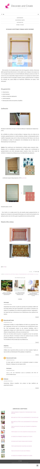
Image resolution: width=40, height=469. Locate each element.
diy (34, 274)
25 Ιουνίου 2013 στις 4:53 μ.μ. (8, 304)
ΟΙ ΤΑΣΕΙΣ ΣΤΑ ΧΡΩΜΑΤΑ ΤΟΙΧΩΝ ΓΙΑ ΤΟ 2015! (21, 455)
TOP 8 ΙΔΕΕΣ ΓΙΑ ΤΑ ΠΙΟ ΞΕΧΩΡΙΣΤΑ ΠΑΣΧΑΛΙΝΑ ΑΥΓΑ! (23, 431)
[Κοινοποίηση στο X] (36, 272)
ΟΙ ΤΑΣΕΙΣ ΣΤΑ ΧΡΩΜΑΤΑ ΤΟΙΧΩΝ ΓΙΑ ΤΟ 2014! (21, 436)
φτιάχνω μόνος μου (23, 274)
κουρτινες (6, 345)
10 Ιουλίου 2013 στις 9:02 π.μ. (8, 347)
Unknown (6, 379)
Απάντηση (37, 317)
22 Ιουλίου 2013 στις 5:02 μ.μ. (10, 370)
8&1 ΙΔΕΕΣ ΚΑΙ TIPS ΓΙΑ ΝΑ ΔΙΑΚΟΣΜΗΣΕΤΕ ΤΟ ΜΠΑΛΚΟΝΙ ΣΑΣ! (24, 422)
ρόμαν (16, 274)
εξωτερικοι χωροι (20, 20)
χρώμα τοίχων (20, 24)
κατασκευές (20, 22)
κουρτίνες (12, 274)
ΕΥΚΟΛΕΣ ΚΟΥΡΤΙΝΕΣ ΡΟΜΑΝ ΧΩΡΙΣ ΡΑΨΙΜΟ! (21, 441)
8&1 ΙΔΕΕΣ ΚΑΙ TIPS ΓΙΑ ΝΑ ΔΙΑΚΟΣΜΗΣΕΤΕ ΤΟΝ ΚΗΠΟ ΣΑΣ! (24, 417)
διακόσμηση (20, 17)
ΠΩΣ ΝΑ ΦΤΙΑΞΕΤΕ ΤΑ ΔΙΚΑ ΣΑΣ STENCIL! (20, 450)
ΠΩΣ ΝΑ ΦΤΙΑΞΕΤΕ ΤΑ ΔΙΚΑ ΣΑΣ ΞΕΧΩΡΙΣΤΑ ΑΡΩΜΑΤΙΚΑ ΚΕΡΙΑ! (24, 427)
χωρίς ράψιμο (30, 274)
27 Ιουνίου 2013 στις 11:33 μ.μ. (8, 322)
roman (36, 274)
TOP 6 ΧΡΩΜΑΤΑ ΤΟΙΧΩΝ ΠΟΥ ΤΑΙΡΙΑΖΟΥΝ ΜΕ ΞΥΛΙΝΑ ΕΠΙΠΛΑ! (23, 413)
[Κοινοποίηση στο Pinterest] (38, 272)
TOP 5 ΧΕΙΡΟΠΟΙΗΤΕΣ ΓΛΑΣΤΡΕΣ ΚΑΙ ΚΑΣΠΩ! (21, 446)
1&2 (5, 266)
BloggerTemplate (26, 462)
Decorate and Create (9, 320)
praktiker (23, 178)
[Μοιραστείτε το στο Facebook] (34, 272)
